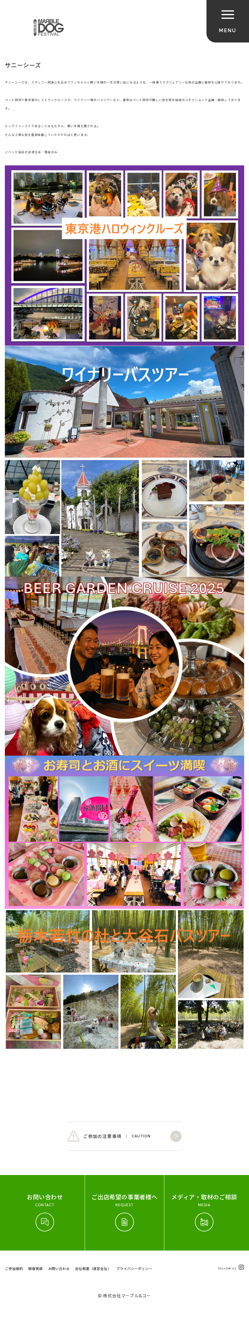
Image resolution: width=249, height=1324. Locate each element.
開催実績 (35, 1268)
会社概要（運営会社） (93, 1268)
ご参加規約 (14, 1268)
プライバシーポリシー (134, 1268)
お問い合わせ (59, 1268)
